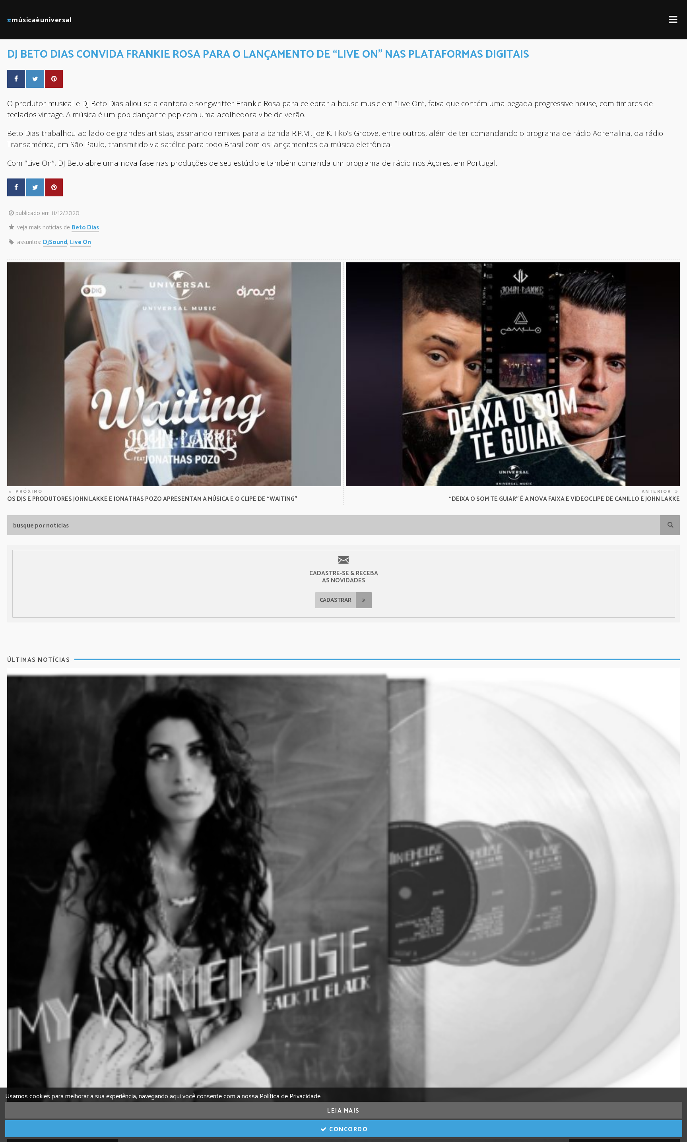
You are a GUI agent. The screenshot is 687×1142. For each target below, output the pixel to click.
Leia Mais (343, 1111)
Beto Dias (85, 228)
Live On (409, 103)
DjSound (55, 242)
